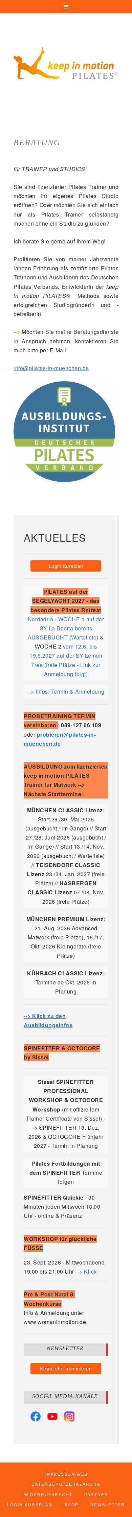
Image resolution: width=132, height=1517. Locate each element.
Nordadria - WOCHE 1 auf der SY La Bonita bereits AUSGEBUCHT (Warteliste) (66, 628)
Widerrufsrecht (48, 1494)
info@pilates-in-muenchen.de (51, 368)
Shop (71, 1505)
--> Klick (86, 1271)
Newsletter (107, 1505)
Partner (96, 1494)
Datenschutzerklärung (66, 1484)
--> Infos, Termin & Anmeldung (66, 691)
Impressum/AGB (66, 1474)
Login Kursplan (66, 565)
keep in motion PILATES (66, 64)
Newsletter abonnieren (66, 1368)
